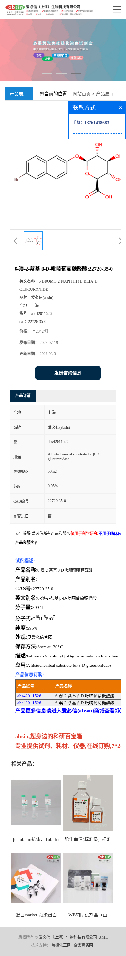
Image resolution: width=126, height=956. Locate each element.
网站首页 (82, 93)
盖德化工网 (61, 945)
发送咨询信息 (67, 373)
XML (103, 937)
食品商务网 (83, 945)
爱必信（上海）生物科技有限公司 (68, 937)
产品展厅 (105, 93)
